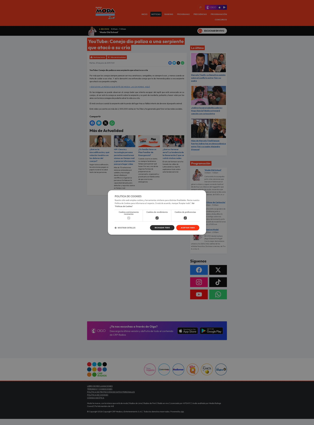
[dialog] (157, 212)
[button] (125, 227)
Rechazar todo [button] (162, 227)
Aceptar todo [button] (188, 227)
